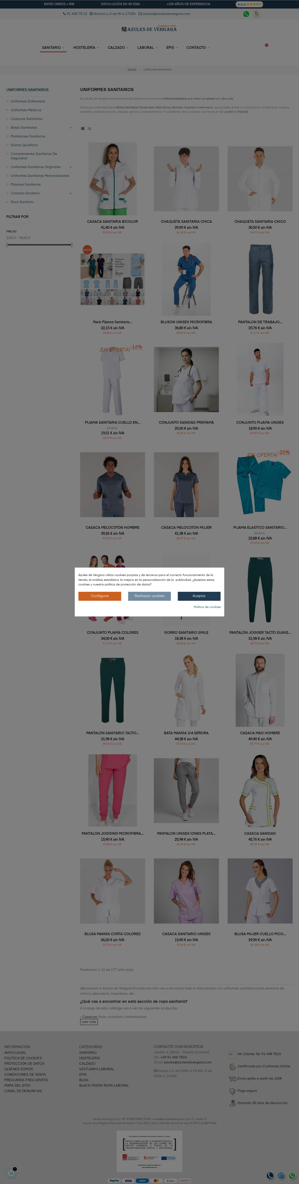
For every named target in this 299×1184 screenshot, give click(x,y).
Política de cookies (207, 607)
